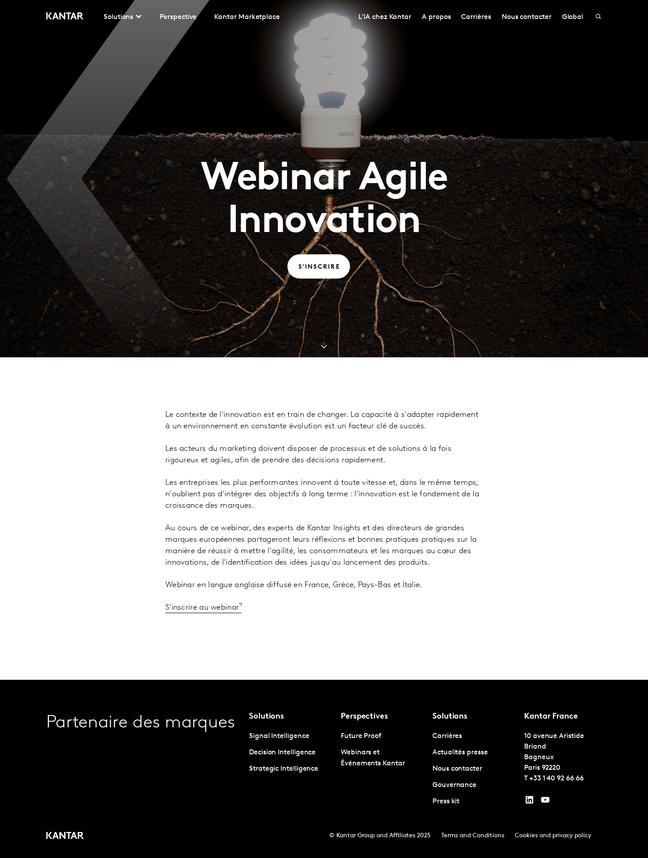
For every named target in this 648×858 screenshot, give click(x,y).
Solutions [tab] (118, 17)
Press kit (445, 801)
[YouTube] (529, 801)
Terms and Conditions (472, 835)
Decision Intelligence (282, 752)
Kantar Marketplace (247, 17)
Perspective (178, 17)
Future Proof (361, 736)
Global (573, 17)
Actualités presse (460, 752)
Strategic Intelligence (283, 768)
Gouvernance (454, 785)
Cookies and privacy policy (553, 835)
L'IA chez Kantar (384, 17)
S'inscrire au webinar (202, 608)
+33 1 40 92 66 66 (556, 778)
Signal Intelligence (279, 736)
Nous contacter (526, 17)
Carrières (476, 17)
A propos (436, 17)
